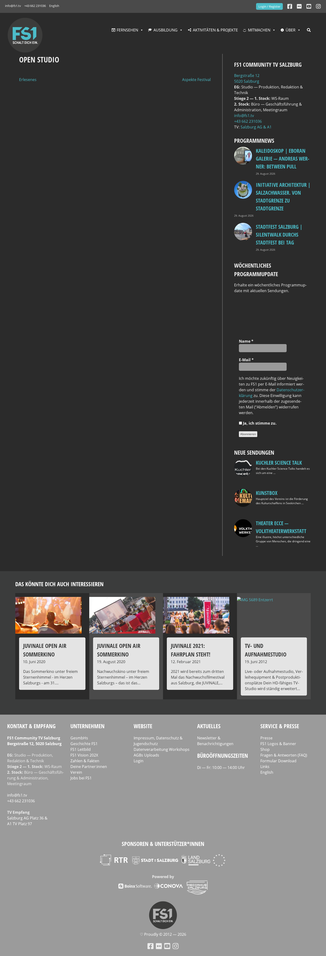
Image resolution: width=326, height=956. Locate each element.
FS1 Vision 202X (84, 755)
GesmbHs (79, 738)
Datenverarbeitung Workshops (161, 749)
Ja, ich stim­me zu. (259, 423)
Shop (265, 749)
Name (246, 341)
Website (143, 726)
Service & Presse (279, 726)
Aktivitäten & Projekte (215, 30)
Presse (266, 738)
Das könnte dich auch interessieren (59, 584)
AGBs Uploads (146, 755)
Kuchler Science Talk (279, 462)
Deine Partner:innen (88, 766)
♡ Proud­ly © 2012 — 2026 (163, 934)
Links (264, 766)
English (54, 6)
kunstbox (266, 492)
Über (290, 30)
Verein (76, 772)
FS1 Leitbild (80, 749)
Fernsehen (127, 30)
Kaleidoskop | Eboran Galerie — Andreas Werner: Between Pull (282, 158)
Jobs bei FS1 (81, 778)
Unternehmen (87, 726)
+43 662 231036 (35, 6)
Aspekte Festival (196, 79)
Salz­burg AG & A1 (256, 127)
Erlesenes (28, 79)
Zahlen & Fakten (84, 760)
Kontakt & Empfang (31, 726)
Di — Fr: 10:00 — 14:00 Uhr (221, 767)
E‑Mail (246, 359)
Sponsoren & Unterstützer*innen (163, 844)
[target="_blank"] (318, 6)
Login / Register (269, 6)
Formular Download (278, 760)
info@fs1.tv (13, 6)
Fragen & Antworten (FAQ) (283, 755)
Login (138, 760)
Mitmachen (259, 30)
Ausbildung (165, 30)
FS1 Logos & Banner (278, 743)
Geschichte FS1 (84, 743)
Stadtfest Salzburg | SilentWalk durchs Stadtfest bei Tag (279, 234)
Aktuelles (209, 726)
